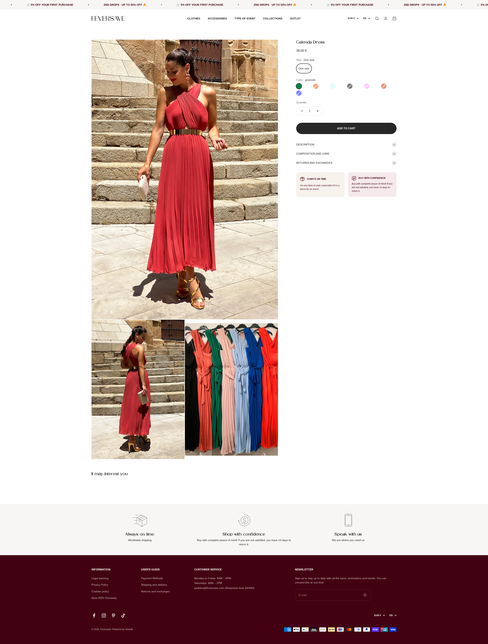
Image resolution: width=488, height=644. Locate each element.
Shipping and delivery (154, 584)
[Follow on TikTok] (123, 615)
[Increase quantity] (317, 111)
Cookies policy (100, 591)
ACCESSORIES (217, 18)
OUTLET (295, 18)
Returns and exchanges (155, 591)
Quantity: (301, 102)
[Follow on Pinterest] (113, 615)
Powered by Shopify (122, 629)
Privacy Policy (100, 584)
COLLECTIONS (272, 18)
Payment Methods (152, 578)
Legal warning (100, 578)
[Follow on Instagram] (103, 615)
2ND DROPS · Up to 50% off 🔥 (59, 4)
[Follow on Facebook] (94, 615)
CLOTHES (193, 18)
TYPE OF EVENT (244, 18)
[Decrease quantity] (301, 111)
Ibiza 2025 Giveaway (104, 597)
